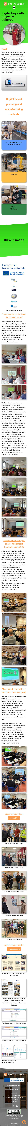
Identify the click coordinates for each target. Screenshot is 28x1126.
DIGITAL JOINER (16, 4)
